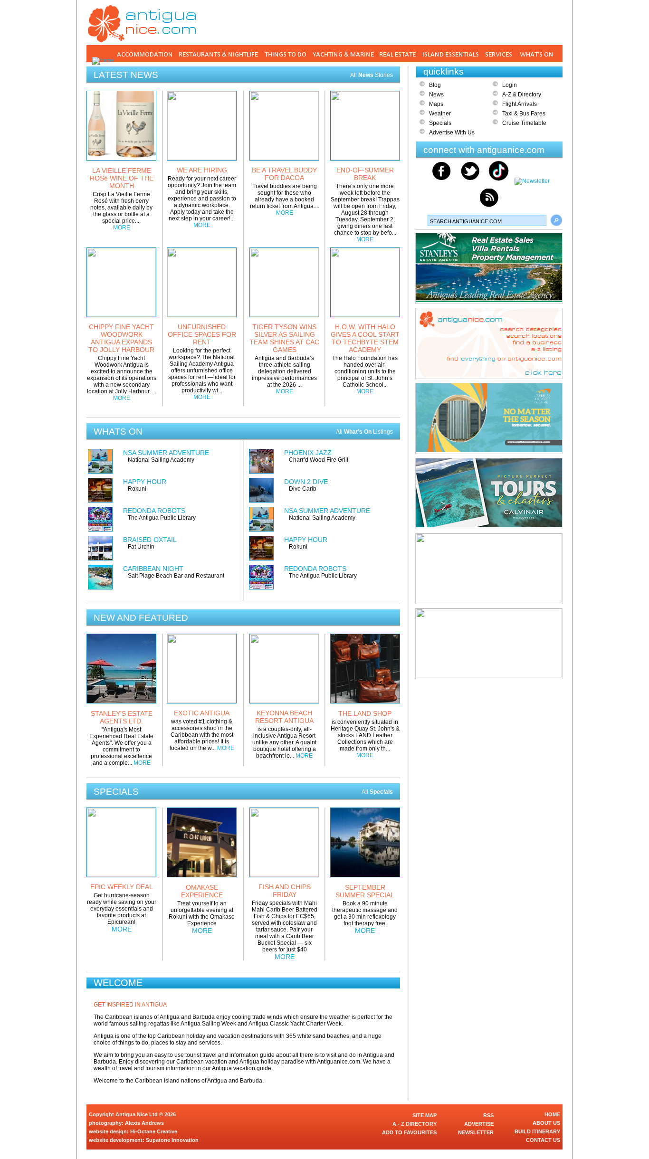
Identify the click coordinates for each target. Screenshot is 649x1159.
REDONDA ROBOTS (154, 510)
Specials (440, 123)
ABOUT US (546, 1123)
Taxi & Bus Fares (523, 113)
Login (509, 85)
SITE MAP (424, 1115)
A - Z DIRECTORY (414, 1124)
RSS (488, 1115)
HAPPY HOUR (144, 481)
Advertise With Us (452, 132)
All (377, 791)
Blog (435, 85)
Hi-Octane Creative (153, 1131)
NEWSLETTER (476, 1132)
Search (556, 220)
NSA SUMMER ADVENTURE (166, 452)
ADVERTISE (479, 1124)
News (436, 94)
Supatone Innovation (172, 1140)
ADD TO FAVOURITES (409, 1132)
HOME (552, 1114)
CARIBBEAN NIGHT (153, 568)
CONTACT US (543, 1140)
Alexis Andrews (144, 1123)
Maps (436, 104)
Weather (440, 113)
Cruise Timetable (524, 123)
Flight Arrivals (519, 104)
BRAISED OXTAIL (150, 539)
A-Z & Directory (521, 94)
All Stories (371, 75)
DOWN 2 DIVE (306, 481)
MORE (121, 227)
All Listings (364, 431)
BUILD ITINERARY (537, 1131)
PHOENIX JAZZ (308, 452)
